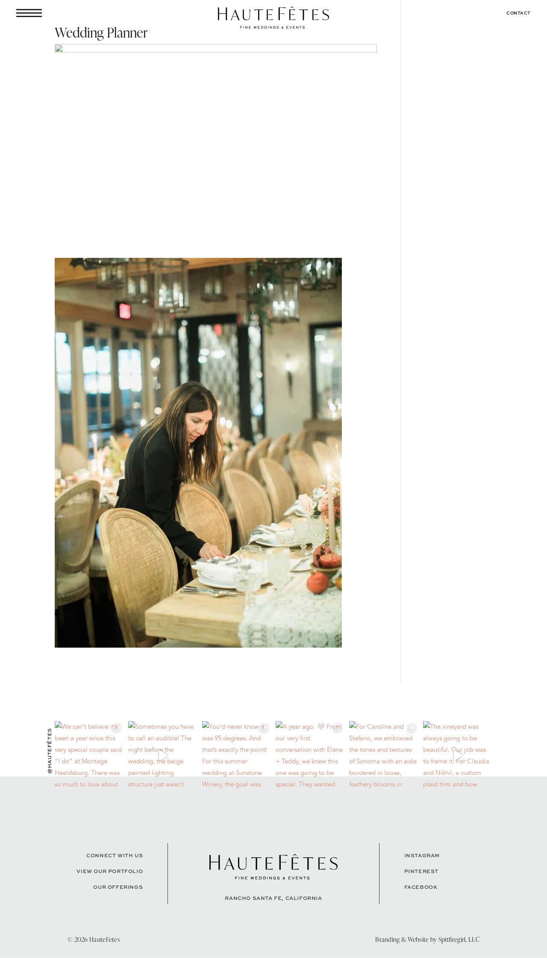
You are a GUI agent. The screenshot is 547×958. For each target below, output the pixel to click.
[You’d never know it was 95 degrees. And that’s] (236, 755)
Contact (518, 13)
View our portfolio (109, 871)
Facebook (421, 887)
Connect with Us (114, 855)
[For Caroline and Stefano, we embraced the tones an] (383, 755)
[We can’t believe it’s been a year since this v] (89, 755)
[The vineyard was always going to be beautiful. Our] (457, 755)
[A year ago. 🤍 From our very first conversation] (310, 755)
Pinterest (421, 871)
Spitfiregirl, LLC (458, 939)
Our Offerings (118, 887)
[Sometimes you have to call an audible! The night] (162, 755)
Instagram (422, 855)
